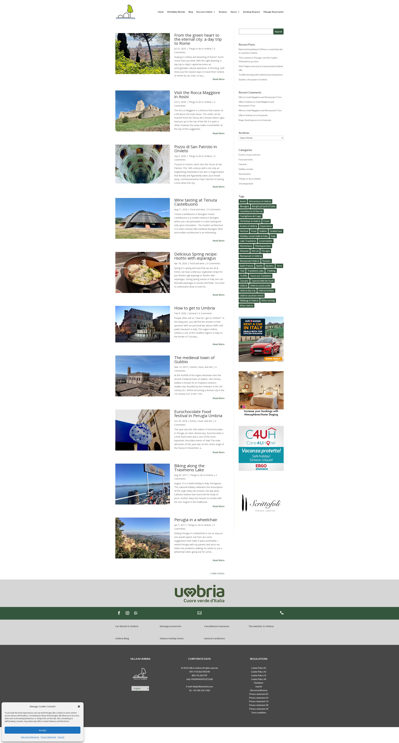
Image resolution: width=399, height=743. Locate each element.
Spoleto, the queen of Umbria (253, 79)
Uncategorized (246, 183)
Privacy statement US (258, 708)
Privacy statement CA (258, 701)
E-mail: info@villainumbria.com (199, 686)
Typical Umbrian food (262, 280)
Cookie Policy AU (258, 671)
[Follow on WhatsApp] (135, 613)
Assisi (243, 201)
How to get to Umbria (194, 308)
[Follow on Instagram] (127, 613)
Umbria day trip (248, 290)
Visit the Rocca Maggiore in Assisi (197, 94)
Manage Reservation (274, 11)
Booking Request (251, 11)
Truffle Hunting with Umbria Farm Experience (261, 74)
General (192, 313)
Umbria (243, 285)
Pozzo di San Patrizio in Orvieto (195, 148)
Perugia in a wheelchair (195, 519)
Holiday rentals (246, 169)
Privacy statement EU (258, 694)
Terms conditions (258, 712)
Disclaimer (258, 682)
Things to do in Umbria (200, 48)
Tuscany (244, 280)
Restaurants (245, 174)
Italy (273, 236)
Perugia (266, 250)
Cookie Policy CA (258, 675)
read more (218, 79)
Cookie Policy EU (258, 668)
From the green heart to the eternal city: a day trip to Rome (198, 39)
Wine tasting (268, 300)
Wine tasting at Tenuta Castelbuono (195, 202)
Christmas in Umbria (250, 221)
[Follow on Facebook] (119, 613)
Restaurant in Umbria (251, 255)
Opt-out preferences (30, 737)
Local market (265, 240)
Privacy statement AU (258, 697)
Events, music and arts (201, 366)
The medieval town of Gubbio (194, 359)
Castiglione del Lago (250, 216)
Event (266, 221)
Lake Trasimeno (248, 240)
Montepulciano (263, 245)
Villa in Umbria (245, 101)
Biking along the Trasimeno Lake (189, 468)
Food (253, 231)
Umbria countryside (260, 285)
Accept (42, 730)
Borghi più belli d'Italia (263, 206)
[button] (78, 706)
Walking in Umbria (249, 300)
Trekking (271, 270)
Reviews (223, 11)
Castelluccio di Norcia (251, 211)
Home (161, 11)
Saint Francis (246, 265)
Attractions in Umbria (260, 201)
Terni (279, 265)
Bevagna (244, 206)
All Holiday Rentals (176, 11)
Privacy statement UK (258, 705)
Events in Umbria (248, 226)
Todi (242, 270)
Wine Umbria (246, 305)
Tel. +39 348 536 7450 (199, 690)
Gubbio (263, 231)
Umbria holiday (266, 290)
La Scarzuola (261, 115)
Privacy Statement (48, 737)
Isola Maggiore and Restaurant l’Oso (264, 97)
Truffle (243, 275)
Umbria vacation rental (251, 295)
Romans (266, 260)
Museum (244, 250)
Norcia (255, 250)
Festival (244, 231)
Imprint (61, 737)
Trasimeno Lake (255, 270)
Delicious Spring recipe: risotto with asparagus (195, 256)
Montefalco (246, 245)
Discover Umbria (204, 11)
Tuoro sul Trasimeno (260, 275)
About (234, 11)
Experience (266, 226)
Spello (259, 265)
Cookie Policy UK (258, 679)
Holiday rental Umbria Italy (254, 236)
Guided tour (276, 231)
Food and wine (197, 209)
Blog (191, 11)
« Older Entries (217, 573)
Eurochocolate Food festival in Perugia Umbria (198, 413)
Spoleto (270, 265)
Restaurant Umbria (249, 260)
